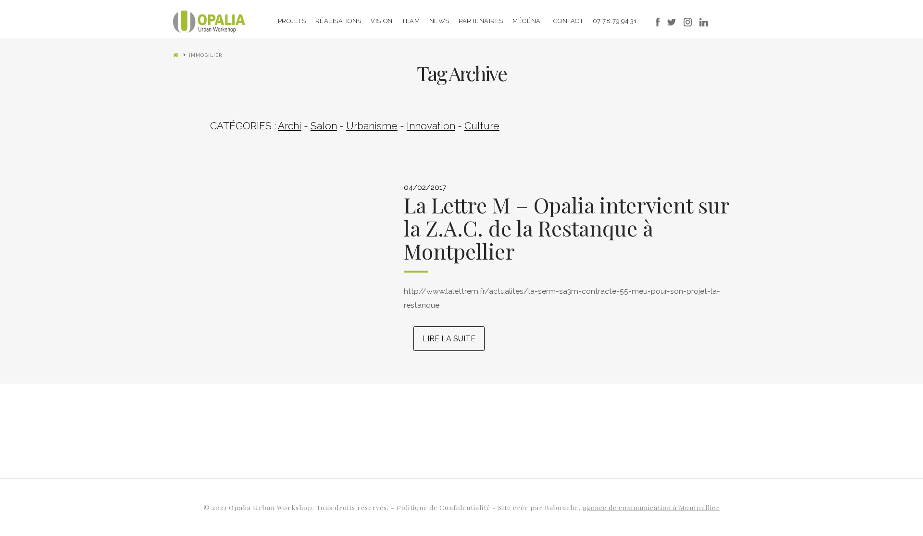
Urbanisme (372, 126)
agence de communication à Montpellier (651, 507)
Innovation (431, 126)
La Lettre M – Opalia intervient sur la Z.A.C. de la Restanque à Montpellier (566, 228)
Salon (324, 126)
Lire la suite (449, 338)
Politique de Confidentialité (444, 507)
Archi (289, 126)
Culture (481, 126)
